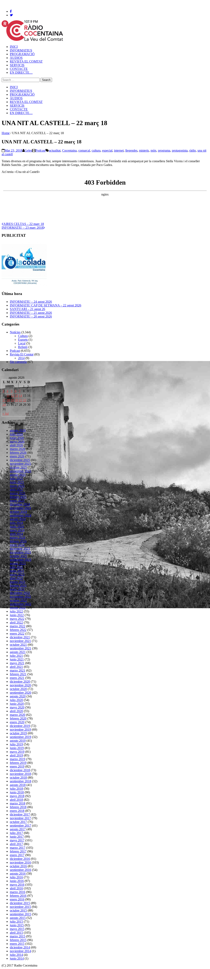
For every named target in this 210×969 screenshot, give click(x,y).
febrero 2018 (18, 807)
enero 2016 (17, 899)
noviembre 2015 (20, 906)
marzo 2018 (17, 803)
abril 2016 (16, 888)
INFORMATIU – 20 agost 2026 (31, 316)
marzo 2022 (17, 626)
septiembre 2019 (20, 737)
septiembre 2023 (20, 559)
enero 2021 (17, 678)
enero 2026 (17, 456)
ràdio (192, 150)
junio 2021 (17, 659)
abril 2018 (16, 799)
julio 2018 (16, 788)
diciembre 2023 (20, 548)
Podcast (40, 150)
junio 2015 (17, 925)
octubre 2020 (18, 689)
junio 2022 (17, 615)
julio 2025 (16, 478)
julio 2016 (16, 877)
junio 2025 (17, 482)
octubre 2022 (18, 600)
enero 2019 (17, 766)
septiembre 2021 (20, 648)
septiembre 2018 (20, 781)
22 (24, 400)
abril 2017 (16, 844)
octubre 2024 (18, 511)
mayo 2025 (17, 486)
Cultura (23, 336)
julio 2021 (16, 655)
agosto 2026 (18, 430)
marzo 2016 (17, 892)
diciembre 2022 (20, 593)
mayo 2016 (17, 884)
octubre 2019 (18, 733)
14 (20, 395)
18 (8, 400)
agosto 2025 (18, 475)
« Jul (5, 413)
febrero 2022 (18, 630)
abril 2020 (16, 711)
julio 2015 (16, 921)
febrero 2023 (18, 585)
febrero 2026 (18, 452)
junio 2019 (17, 748)
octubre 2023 (18, 556)
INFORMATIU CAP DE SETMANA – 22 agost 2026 (45, 305)
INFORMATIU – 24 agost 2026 (31, 301)
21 (20, 400)
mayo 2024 (17, 530)
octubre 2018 (18, 777)
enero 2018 (17, 810)
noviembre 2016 (20, 862)
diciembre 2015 (20, 903)
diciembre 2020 (20, 681)
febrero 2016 (18, 895)
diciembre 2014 (20, 947)
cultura (96, 150)
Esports (23, 339)
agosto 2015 (18, 918)
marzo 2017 (17, 847)
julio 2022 (16, 611)
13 (16, 395)
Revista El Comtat (21, 354)
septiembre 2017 (20, 825)
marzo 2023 (17, 582)
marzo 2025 (17, 493)
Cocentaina (69, 150)
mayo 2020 (17, 707)
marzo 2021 (17, 670)
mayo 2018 (17, 796)
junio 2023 (17, 570)
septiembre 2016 (20, 870)
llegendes (131, 150)
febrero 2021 (18, 674)
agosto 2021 (18, 652)
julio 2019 (16, 744)
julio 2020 (16, 700)
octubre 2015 (18, 910)
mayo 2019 (17, 751)
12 (12, 395)
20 (16, 400)
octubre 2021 (18, 644)
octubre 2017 (18, 822)
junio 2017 (17, 836)
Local (21, 343)
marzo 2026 (17, 449)
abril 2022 (16, 622)
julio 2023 (16, 567)
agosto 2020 (18, 696)
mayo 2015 (17, 929)
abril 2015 (16, 932)
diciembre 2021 (20, 637)
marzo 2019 (17, 759)
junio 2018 (17, 792)
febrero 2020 (18, 718)
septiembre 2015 (20, 914)
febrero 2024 (18, 541)
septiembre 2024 (20, 515)
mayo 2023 (17, 574)
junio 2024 (17, 526)
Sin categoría (18, 361)
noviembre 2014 (20, 951)
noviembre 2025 (20, 463)
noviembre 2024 (20, 508)
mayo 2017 (17, 840)
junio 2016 (17, 881)
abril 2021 (16, 666)
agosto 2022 (18, 607)
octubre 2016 (18, 866)
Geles (28, 150)
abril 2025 (16, 489)
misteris (144, 150)
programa (164, 150)
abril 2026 (16, 445)
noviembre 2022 (20, 596)
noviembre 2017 (20, 818)
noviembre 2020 (20, 685)
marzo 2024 (17, 537)
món (153, 150)
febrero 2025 (18, 497)
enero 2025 (17, 500)
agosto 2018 (18, 785)
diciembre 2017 (20, 814)
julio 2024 (16, 522)
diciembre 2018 (20, 770)
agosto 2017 (18, 829)
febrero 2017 (18, 851)
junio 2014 (17, 958)
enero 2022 (17, 633)
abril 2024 (16, 534)
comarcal (84, 150)
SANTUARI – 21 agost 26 (27, 309)
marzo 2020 (17, 714)
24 (4, 404)
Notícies (15, 332)
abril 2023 (16, 578)
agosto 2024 (18, 519)
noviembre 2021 (20, 641)
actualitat (54, 150)
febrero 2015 (18, 940)
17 (4, 400)
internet (119, 150)
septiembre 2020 (20, 692)
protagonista (180, 150)
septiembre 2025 (20, 471)
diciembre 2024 (20, 504)
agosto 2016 (18, 873)
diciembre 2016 (20, 858)
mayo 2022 (17, 618)
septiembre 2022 (20, 604)
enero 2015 (17, 943)
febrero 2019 (18, 762)
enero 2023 (17, 589)
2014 (21, 358)
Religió (22, 347)
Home (6, 133)
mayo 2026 (17, 441)
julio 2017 (16, 833)
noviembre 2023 (20, 552)
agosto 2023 (18, 563)
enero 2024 (17, 545)
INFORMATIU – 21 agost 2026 (31, 312)
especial (107, 150)
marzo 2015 (17, 936)
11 (8, 395)
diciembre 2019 (20, 726)
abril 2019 (16, 755)
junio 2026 (17, 438)
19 (12, 400)
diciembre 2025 (20, 460)
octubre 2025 (18, 467)
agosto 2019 (18, 740)
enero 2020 (17, 722)
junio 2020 (17, 703)
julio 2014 (16, 954)
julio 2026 (16, 434)
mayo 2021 (17, 663)
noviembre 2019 (20, 729)
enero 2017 (17, 855)
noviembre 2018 (20, 774)
